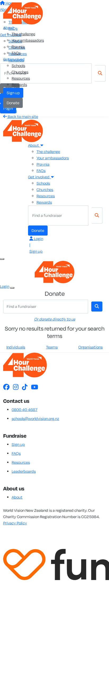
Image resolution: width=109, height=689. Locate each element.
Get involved (14, 59)
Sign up (13, 92)
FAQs (16, 52)
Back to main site (22, 116)
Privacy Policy (15, 522)
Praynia (18, 46)
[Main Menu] (2, 259)
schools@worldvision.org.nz (35, 418)
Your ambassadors (28, 40)
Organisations (90, 347)
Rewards (19, 84)
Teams (52, 347)
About (8, 27)
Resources (21, 78)
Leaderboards (24, 471)
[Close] (12, 288)
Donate (13, 102)
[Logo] (23, 12)
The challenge (23, 33)
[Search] (97, 215)
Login (12, 110)
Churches (20, 71)
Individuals (15, 347)
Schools (18, 65)
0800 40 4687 (24, 409)
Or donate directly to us (54, 319)
